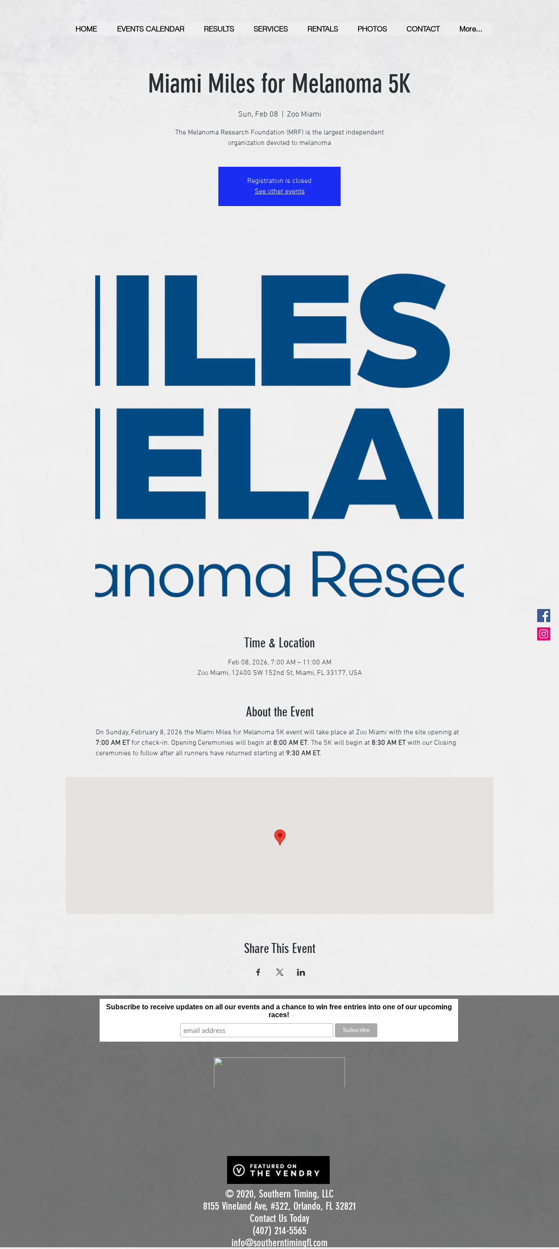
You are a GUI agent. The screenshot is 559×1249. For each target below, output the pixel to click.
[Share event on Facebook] (258, 972)
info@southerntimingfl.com (279, 1243)
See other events (280, 191)
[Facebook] (543, 615)
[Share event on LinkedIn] (301, 972)
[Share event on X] (280, 972)
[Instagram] (543, 633)
